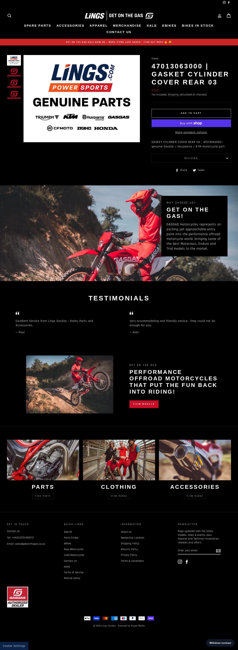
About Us (126, 532)
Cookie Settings (14, 646)
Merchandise (127, 25)
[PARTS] (43, 460)
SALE (152, 25)
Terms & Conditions (132, 561)
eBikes (169, 25)
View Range (119, 496)
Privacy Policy (129, 555)
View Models (144, 404)
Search (68, 532)
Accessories (70, 25)
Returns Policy (129, 549)
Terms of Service (73, 572)
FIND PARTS (43, 496)
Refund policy (72, 578)
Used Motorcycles (74, 555)
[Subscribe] (218, 551)
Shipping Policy (130, 543)
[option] (119, 42)
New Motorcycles (74, 549)
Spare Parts (37, 25)
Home (155, 58)
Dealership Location (132, 537)
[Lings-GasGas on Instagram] (180, 562)
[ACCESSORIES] (195, 460)
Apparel (99, 25)
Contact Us (119, 32)
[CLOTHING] (119, 460)
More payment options (191, 132)
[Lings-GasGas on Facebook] (187, 562)
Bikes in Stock (198, 25)
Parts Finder (71, 537)
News (67, 566)
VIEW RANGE (195, 496)
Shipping (173, 94)
